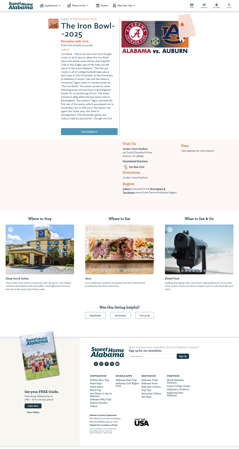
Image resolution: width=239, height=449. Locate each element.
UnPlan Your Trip (99, 380)
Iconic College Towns (178, 386)
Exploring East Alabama (175, 394)
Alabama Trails (149, 380)
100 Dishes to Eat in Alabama (101, 394)
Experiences (51, 5)
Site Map (146, 397)
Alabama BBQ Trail (100, 399)
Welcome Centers (151, 386)
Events (104, 5)
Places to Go (78, 5)
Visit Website (88, 131)
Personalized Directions (135, 161)
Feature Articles (99, 402)
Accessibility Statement (97, 431)
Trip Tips (146, 390)
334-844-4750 (136, 165)
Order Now (33, 405)
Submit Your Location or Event (104, 425)
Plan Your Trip (125, 5)
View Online (33, 412)
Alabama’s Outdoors (178, 389)
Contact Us (108, 431)
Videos (94, 406)
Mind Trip (95, 390)
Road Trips (96, 383)
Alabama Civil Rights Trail (127, 384)
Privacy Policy (108, 433)
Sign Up (183, 356)
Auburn (127, 188)
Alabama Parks (149, 383)
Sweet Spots (96, 386)
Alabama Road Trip (126, 380)
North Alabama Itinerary (175, 381)
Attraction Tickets (151, 393)
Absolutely (95, 315)
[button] (9, 249)
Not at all (144, 315)
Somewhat (120, 315)
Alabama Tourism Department (103, 415)
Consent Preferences (96, 433)
